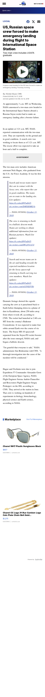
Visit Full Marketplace (34, 419)
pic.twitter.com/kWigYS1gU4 (21, 244)
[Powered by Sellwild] (38, 559)
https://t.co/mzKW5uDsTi (20, 203)
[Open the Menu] (4, 4)
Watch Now (38, 3)
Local (6, 21)
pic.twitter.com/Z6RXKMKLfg (22, 206)
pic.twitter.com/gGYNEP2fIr (21, 286)
